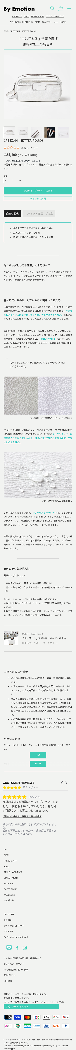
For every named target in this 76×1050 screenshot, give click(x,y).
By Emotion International (16, 937)
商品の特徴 (12, 213)
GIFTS (37, 22)
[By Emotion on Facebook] (17, 948)
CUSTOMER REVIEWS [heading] (18, 782)
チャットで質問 (38, 198)
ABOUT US (17, 16)
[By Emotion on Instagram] (25, 948)
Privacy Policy (51, 1045)
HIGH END (27, 22)
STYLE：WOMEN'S (55, 16)
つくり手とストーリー (14, 925)
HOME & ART (37, 16)
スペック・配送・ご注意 (39, 213)
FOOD (26, 16)
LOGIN (63, 22)
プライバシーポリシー (14, 963)
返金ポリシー (10, 975)
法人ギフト (47, 22)
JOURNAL (8, 931)
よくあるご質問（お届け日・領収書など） (23, 958)
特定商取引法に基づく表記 (16, 969)
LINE (38, 755)
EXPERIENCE (10, 889)
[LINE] (9, 948)
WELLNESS (15, 22)
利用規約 (8, 981)
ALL (56, 22)
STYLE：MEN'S (11, 877)
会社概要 (8, 920)
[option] (37, 86)
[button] (62, 782)
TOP (6, 31)
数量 (6, 176)
